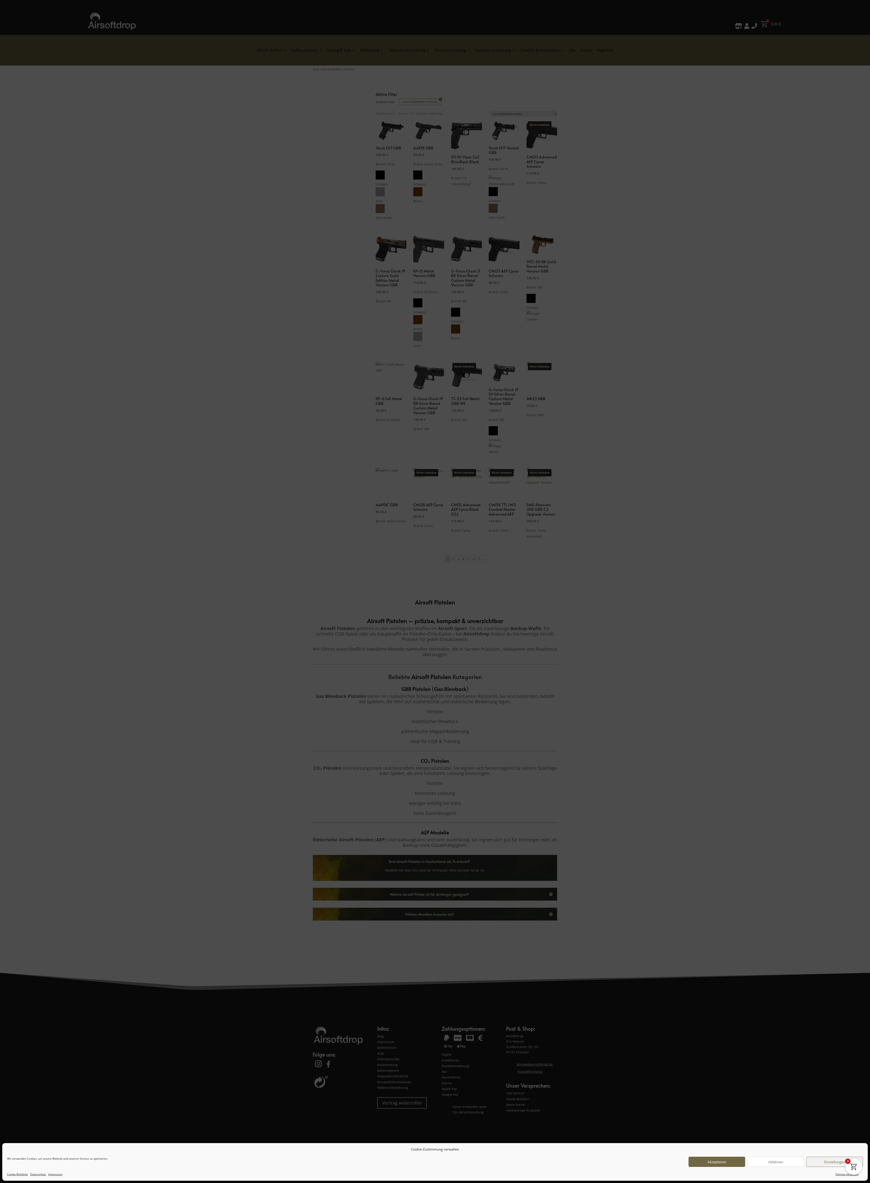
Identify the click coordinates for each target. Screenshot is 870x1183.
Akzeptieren (717, 1162)
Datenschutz (38, 1174)
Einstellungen (834, 1162)
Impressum (55, 1174)
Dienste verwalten (847, 1174)
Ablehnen (775, 1162)
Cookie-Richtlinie (17, 1174)
